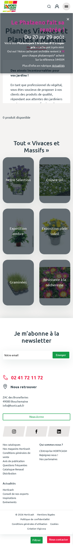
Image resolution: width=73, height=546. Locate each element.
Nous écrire (36, 417)
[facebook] (36, 431)
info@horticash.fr (13, 405)
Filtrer (37, 540)
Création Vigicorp (36, 528)
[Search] (49, 6)
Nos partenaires (48, 459)
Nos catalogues (11, 444)
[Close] (68, 19)
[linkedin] (59, 431)
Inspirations (9, 498)
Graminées (18, 282)
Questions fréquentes (15, 465)
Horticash (8, 489)
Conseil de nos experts (16, 493)
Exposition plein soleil (55, 231)
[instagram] (14, 431)
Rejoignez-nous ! (48, 455)
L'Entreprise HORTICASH (53, 450)
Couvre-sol (54, 180)
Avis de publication (14, 461)
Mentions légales (46, 514)
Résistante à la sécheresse (54, 282)
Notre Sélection (18, 180)
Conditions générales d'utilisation (29, 523)
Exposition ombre (18, 231)
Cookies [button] (54, 523)
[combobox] (49, 6)
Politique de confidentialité (35, 519)
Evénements (10, 502)
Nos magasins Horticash (16, 448)
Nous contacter (58, 539)
